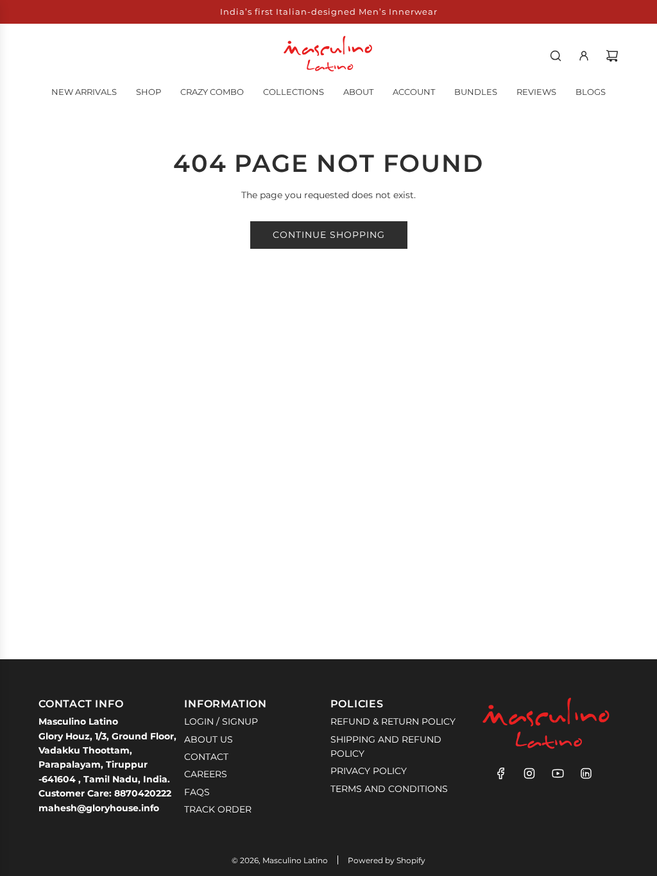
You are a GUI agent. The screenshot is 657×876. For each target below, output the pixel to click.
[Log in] (584, 56)
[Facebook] (501, 773)
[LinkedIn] (586, 773)
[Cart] (612, 56)
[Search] (556, 56)
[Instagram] (529, 773)
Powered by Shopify (386, 860)
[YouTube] (557, 773)
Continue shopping (329, 234)
